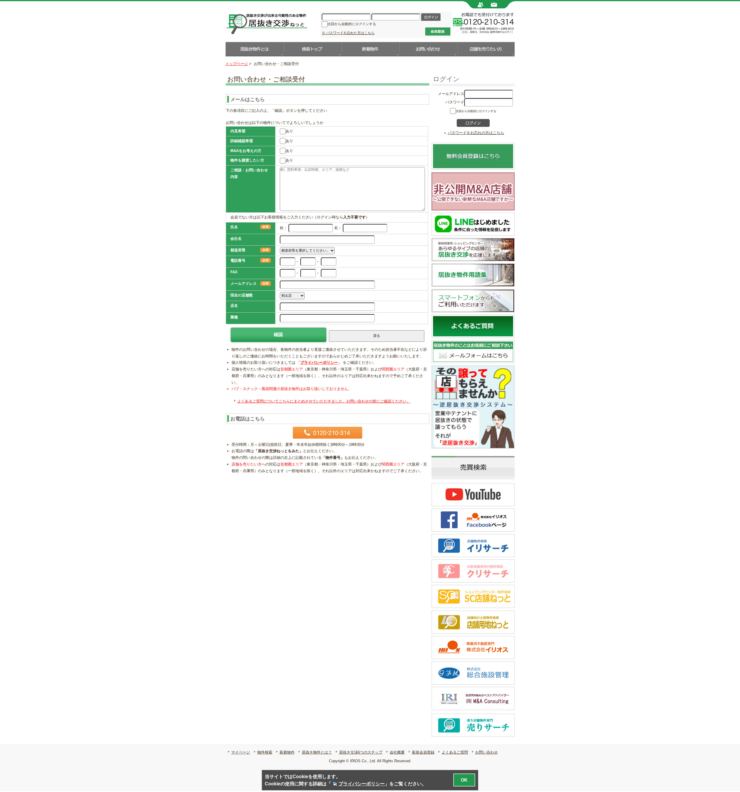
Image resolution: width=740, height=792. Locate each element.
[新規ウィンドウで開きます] (473, 207)
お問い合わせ (428, 49)
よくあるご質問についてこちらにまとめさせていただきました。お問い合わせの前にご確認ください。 (323, 401)
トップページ (236, 64)
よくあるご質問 (455, 752)
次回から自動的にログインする (352, 24)
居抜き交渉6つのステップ (360, 752)
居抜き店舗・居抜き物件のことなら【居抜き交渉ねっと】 (266, 23)
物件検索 (264, 752)
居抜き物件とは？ (317, 752)
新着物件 (370, 49)
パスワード (454, 102)
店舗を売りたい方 (486, 49)
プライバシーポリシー (319, 362)
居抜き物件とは (254, 49)
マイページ (240, 752)
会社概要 (397, 752)
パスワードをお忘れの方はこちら (476, 133)
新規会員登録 (423, 752)
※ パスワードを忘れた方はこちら (348, 33)
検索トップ (312, 49)
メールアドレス (451, 94)
